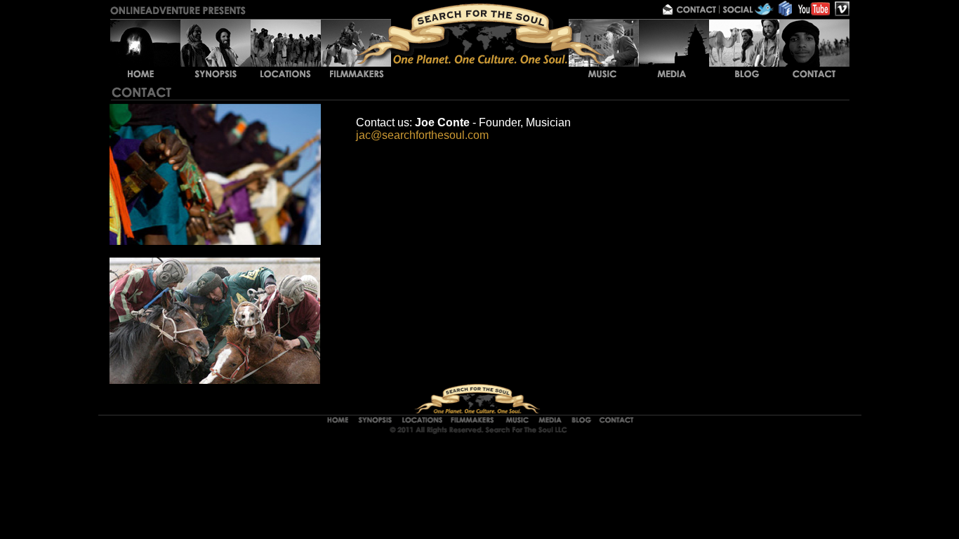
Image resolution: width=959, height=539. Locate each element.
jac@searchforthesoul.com (422, 135)
